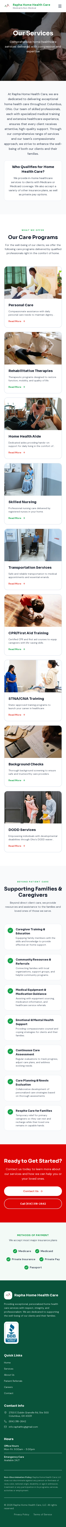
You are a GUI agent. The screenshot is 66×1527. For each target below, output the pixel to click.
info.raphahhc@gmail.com (23, 1426)
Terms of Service (42, 1514)
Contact (8, 1393)
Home (7, 1362)
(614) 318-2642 (17, 1421)
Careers (8, 1387)
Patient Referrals (13, 1380)
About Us (9, 1374)
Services (8, 1368)
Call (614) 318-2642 (33, 1203)
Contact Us (31, 1191)
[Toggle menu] (60, 6)
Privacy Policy (21, 1514)
